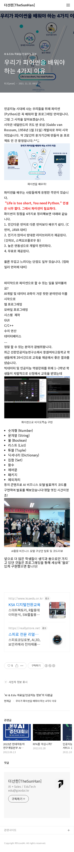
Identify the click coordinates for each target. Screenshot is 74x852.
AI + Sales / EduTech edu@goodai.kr (22, 788)
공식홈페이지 (11, 837)
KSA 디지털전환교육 (24, 604)
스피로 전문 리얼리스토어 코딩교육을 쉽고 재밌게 (23, 634)
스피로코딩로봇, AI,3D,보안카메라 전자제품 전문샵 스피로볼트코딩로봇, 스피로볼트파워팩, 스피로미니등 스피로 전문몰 (24, 641)
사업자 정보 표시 (18, 682)
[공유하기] (16, 666)
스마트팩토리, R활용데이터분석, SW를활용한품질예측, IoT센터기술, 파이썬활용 (24, 612)
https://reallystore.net (24, 628)
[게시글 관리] (21, 666)
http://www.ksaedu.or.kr (25, 598)
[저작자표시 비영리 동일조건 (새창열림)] (49, 665)
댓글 (6, 763)
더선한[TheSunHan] (19, 5)
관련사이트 (10, 830)
